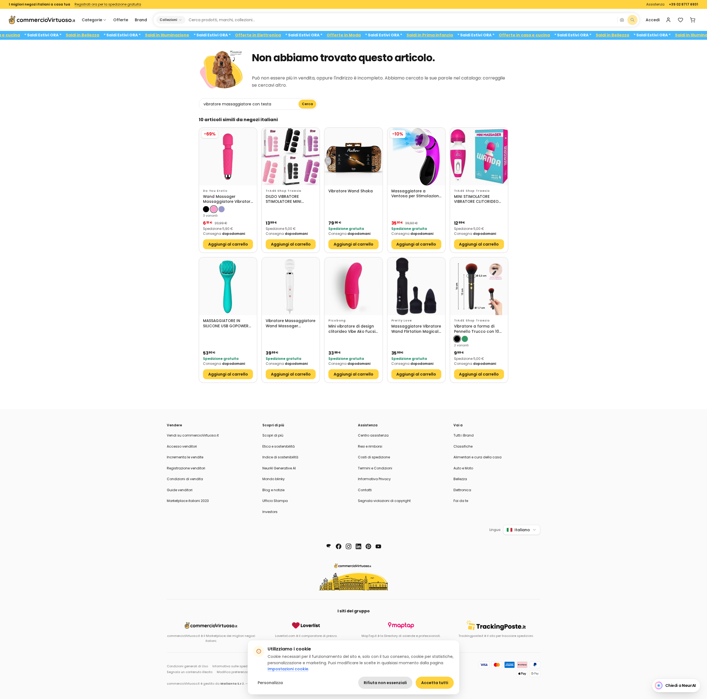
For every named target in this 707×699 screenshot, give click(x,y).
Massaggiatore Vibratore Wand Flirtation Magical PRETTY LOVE (416, 329)
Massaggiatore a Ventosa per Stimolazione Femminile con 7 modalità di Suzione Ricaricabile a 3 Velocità (416, 194)
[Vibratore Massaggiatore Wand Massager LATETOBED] (291, 286)
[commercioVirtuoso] (42, 20)
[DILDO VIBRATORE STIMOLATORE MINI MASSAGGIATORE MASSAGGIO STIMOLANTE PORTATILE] (291, 156)
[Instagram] (348, 546)
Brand (141, 20)
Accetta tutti (434, 682)
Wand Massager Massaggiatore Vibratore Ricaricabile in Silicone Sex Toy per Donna (228, 199)
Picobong (337, 320)
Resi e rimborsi (370, 446)
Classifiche (463, 446)
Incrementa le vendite (185, 457)
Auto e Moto (463, 468)
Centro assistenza (373, 435)
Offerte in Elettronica (276, 35)
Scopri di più (272, 435)
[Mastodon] (328, 546)
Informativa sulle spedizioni (233, 666)
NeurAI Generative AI (279, 468)
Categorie (92, 20)
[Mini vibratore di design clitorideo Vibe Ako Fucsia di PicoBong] (353, 286)
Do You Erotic (215, 191)
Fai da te (460, 500)
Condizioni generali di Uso (187, 666)
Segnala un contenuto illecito (189, 672)
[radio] (206, 209)
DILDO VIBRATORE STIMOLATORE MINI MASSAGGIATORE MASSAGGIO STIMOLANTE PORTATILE (289, 199)
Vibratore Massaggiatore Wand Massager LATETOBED (290, 323)
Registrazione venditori (186, 468)
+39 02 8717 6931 (683, 4)
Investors (270, 511)
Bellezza (460, 479)
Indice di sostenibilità (280, 457)
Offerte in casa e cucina (542, 35)
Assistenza (655, 4)
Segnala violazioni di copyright (384, 500)
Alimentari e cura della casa (477, 457)
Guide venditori (179, 490)
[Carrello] (692, 19)
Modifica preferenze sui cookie (241, 672)
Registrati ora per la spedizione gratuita (108, 4)
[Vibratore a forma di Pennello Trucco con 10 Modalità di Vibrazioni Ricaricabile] (479, 286)
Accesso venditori (182, 446)
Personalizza (270, 682)
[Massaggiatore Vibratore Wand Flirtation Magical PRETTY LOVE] (416, 286)
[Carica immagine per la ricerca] (622, 20)
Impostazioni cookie (288, 669)
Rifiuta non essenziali (385, 682)
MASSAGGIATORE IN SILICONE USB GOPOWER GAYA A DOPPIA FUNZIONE (227, 323)
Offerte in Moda (362, 35)
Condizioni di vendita (185, 479)
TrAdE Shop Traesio (284, 191)
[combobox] (401, 19)
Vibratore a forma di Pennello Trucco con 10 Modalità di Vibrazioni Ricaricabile (476, 329)
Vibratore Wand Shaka (350, 191)
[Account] (668, 19)
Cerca (307, 104)
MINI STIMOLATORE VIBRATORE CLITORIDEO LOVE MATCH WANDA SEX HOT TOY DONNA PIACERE (478, 199)
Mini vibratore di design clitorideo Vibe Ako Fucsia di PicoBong (353, 329)
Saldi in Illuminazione (185, 35)
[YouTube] (378, 546)
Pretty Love (401, 320)
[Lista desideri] (680, 19)
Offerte (120, 20)
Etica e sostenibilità (278, 446)
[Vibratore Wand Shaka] (353, 156)
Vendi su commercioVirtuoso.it (193, 435)
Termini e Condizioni (375, 468)
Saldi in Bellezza (100, 35)
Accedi (652, 20)
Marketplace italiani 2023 (188, 500)
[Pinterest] (368, 546)
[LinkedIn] (358, 546)
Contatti (365, 490)
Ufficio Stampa (275, 500)
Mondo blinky (273, 479)
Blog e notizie (273, 490)
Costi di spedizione (374, 457)
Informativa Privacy (374, 479)
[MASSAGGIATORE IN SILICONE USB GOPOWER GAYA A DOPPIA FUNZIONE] (228, 286)
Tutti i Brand (463, 435)
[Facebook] (338, 546)
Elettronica (462, 490)
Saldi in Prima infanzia (448, 35)
